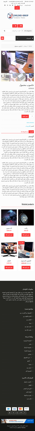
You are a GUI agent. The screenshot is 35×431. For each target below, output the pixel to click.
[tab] (31, 131)
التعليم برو (29, 319)
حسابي (17, 8)
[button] (2, 38)
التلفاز (30, 385)
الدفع (28, 361)
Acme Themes (21, 427)
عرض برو (29, 367)
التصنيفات (28, 38)
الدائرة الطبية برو (27, 316)
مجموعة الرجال (27, 347)
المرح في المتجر (27, 388)
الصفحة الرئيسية (27, 340)
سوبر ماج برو (28, 330)
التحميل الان (28, 371)
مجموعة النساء (27, 351)
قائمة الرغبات (28, 5)
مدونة (30, 364)
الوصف (31, 132)
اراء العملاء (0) (24, 132)
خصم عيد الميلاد (27, 395)
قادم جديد (29, 399)
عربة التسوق (20, 5)
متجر (30, 344)
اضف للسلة (25, 116)
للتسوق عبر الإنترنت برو (25, 313)
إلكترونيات (27, 126)
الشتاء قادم (28, 392)
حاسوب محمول (27, 382)
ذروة (30, 323)
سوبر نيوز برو (28, 326)
